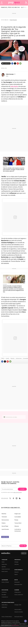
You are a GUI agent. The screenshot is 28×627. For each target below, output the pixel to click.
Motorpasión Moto (18, 584)
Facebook (12, 63)
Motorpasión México (18, 616)
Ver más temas (5, 537)
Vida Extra (16, 564)
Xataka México (5, 604)
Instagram (16, 498)
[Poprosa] (14, 2)
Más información (15, 625)
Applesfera (4, 566)
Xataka (3, 562)
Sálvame (16, 526)
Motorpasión (17, 582)
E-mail (20, 63)
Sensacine (16, 572)
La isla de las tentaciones (17, 530)
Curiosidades (17, 516)
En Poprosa (5, 166)
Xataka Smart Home (6, 569)
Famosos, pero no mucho (10, 7)
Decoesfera (4, 594)
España (7, 358)
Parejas (16, 520)
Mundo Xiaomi (5, 571)
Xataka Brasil (4, 607)
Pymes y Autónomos (18, 594)
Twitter (15, 63)
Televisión (12, 358)
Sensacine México (18, 609)
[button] (11, 74)
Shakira (3, 523)
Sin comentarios (6, 63)
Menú (2, 3)
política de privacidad (17, 492)
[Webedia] (5, 554)
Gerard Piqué (5, 526)
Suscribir (22, 489)
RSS (20, 498)
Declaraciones (19, 358)
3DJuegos (16, 562)
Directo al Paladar (5, 582)
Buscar (21, 545)
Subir (23, 553)
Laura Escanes (5, 529)
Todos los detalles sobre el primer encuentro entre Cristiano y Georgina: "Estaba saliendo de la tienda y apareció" (13, 169)
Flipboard (18, 63)
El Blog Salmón (17, 592)
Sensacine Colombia (18, 612)
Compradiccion (5, 597)
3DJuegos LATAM (17, 604)
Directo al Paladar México (7, 616)
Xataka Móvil (4, 564)
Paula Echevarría (13, 20)
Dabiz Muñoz (14, 86)
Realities (4, 513)
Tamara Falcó (17, 523)
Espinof (15, 574)
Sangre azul (17, 513)
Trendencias (4, 592)
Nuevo (26, 3)
